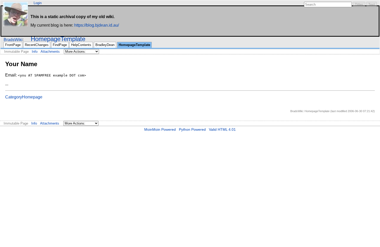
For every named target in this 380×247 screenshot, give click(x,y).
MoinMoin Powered (160, 129)
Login (38, 3)
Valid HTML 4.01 (222, 129)
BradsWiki (13, 39)
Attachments (50, 51)
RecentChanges (37, 45)
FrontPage (13, 45)
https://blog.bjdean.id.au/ (96, 25)
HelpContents (81, 45)
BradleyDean (105, 45)
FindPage (60, 45)
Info (34, 51)
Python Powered (192, 129)
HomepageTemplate (58, 38)
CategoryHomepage (23, 97)
